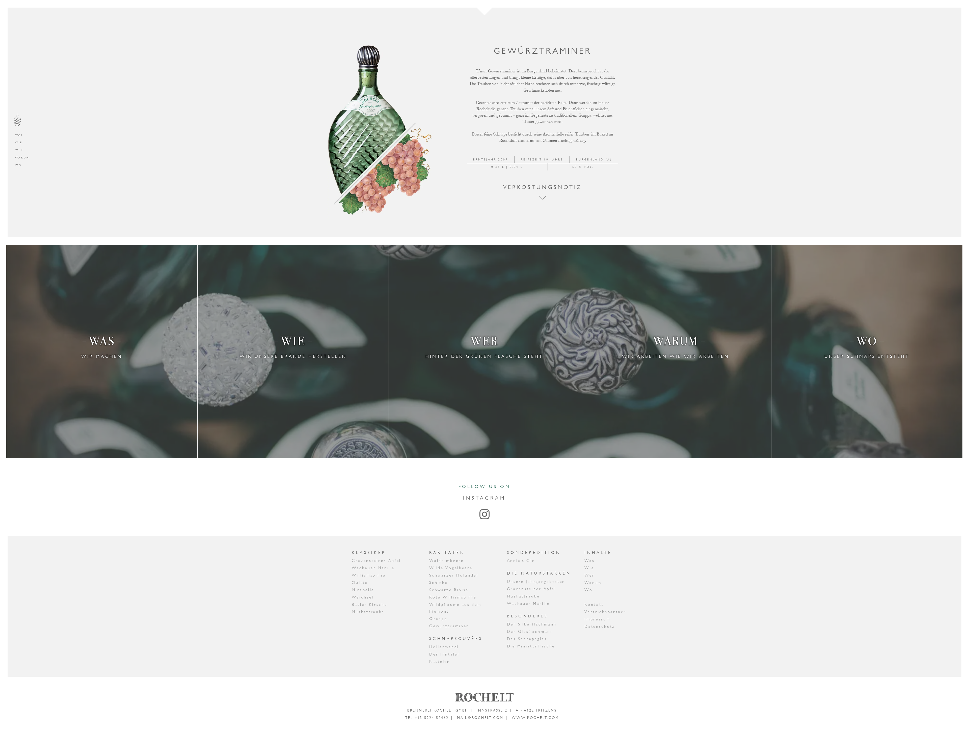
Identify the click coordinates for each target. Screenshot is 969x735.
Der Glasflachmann (530, 631)
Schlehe (438, 582)
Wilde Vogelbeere (450, 567)
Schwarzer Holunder (454, 575)
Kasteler (439, 661)
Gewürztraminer (449, 625)
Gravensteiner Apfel (376, 560)
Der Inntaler (444, 654)
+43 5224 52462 (432, 717)
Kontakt (594, 604)
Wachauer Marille (373, 567)
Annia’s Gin (521, 560)
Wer (19, 150)
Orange (438, 618)
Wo (18, 165)
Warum (22, 157)
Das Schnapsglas (527, 638)
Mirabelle (363, 589)
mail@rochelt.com (480, 717)
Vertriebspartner (605, 611)
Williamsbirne (369, 575)
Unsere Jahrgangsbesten (536, 581)
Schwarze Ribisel (449, 589)
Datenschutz (599, 626)
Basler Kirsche (369, 604)
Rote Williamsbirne (452, 597)
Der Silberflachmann (532, 624)
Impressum (597, 619)
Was (19, 135)
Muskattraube (368, 611)
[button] (542, 198)
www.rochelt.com (535, 717)
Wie (18, 142)
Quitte (360, 582)
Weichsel (363, 597)
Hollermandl (444, 646)
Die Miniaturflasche (531, 646)
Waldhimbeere (446, 560)
